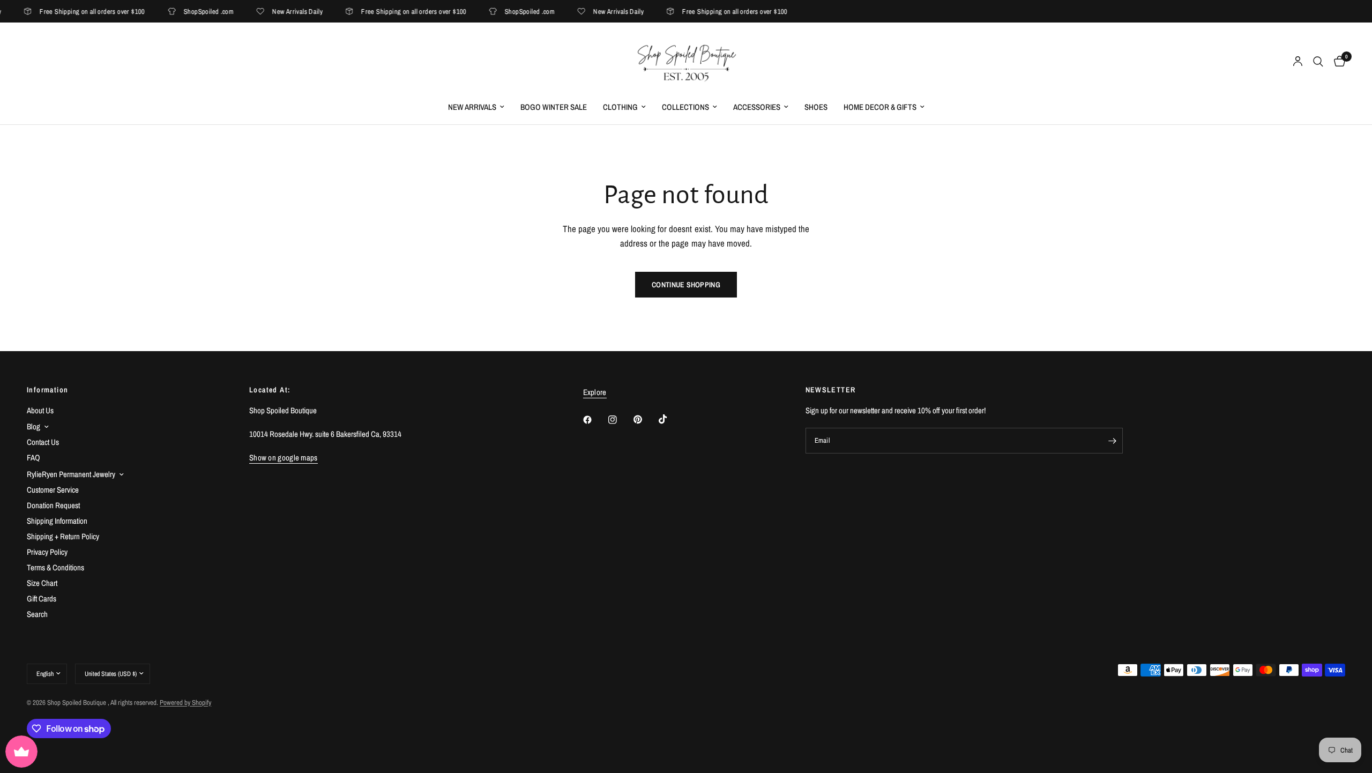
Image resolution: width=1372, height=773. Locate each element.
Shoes (815, 107)
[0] (1337, 61)
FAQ (33, 457)
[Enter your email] (1112, 441)
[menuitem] (476, 107)
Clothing (620, 107)
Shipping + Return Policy (63, 536)
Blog (33, 426)
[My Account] (1298, 61)
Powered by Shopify (185, 702)
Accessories (756, 107)
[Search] (1318, 61)
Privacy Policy (47, 552)
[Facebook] (595, 420)
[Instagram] (620, 420)
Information (47, 389)
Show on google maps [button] (283, 457)
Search (37, 614)
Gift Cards (41, 598)
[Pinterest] (645, 420)
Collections (685, 107)
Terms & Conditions (55, 567)
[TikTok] (670, 419)
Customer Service (53, 489)
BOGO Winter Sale (553, 107)
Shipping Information (57, 520)
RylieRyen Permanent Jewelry (71, 474)
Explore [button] (595, 392)
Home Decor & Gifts (880, 107)
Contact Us (43, 442)
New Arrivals (472, 107)
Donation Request (53, 505)
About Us (40, 410)
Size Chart (42, 583)
